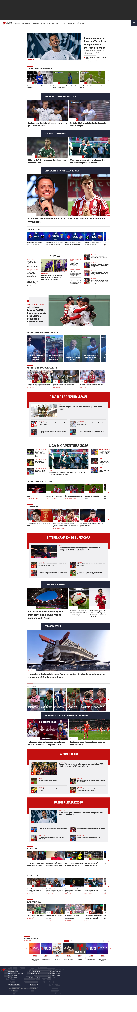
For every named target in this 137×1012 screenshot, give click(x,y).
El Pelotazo (71, 23)
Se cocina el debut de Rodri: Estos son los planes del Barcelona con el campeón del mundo (99, 273)
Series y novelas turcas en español (56, 969)
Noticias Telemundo (33, 982)
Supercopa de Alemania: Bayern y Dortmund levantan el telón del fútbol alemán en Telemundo (91, 789)
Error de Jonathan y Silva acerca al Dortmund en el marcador (51, 789)
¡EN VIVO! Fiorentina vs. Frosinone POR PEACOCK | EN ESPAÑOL (54, 243)
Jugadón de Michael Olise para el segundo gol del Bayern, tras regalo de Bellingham (53, 572)
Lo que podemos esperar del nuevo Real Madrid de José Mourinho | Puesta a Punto (91, 890)
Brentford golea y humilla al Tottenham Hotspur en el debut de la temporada (95, 61)
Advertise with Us (33, 969)
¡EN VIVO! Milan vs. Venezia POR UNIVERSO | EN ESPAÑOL (34, 243)
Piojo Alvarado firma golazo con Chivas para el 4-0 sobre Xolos (54, 495)
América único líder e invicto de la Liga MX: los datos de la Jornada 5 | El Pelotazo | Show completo (74, 863)
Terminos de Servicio (12, 977)
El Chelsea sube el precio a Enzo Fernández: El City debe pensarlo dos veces (53, 829)
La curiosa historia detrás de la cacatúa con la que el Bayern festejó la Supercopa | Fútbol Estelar (90, 572)
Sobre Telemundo (11, 979)
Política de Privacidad (13, 971)
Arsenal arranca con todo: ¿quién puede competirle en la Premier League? (73, 890)
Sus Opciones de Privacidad (16, 973)
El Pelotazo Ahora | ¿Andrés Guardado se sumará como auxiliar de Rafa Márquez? (74, 917)
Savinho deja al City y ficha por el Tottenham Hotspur (96, 58)
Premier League (26, 23)
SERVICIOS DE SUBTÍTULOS (34, 971)
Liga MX (17, 23)
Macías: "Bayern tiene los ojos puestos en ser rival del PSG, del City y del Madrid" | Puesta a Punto (81, 765)
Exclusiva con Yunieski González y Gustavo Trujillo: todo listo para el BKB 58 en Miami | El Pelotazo (35, 863)
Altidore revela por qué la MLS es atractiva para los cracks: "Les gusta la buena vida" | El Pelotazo (54, 863)
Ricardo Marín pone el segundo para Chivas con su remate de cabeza (92, 496)
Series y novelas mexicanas (54, 973)
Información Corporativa (13, 984)
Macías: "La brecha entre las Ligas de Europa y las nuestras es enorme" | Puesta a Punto (35, 890)
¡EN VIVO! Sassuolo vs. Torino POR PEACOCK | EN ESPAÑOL (92, 243)
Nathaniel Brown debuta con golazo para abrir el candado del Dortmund (91, 564)
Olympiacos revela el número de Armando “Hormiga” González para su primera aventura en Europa (65, 525)
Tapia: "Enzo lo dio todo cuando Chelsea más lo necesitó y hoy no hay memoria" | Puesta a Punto (54, 890)
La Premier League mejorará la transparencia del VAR (90, 431)
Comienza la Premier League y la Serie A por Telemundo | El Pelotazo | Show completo (92, 863)
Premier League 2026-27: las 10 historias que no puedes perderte (80, 407)
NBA (61, 23)
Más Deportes (81, 23)
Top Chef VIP (32, 975)
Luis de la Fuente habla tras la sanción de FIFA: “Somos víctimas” (99, 256)
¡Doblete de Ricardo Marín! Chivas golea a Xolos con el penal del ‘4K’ (73, 495)
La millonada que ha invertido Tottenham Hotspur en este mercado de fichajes (81, 813)
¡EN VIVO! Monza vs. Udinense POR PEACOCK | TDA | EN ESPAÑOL (73, 243)
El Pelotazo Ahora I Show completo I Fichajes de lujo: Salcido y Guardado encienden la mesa (93, 917)
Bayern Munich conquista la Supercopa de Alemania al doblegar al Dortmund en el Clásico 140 (79, 548)
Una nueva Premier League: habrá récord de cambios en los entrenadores (91, 423)
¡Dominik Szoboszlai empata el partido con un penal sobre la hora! (51, 837)
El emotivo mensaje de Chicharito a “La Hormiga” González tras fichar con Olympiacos (99, 282)
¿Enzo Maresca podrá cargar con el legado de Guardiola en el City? (52, 432)
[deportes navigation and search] (134, 23)
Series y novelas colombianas (54, 971)
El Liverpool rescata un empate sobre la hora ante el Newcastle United (38, 385)
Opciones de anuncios (12, 969)
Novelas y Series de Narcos (54, 975)
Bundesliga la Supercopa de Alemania (48, 780)
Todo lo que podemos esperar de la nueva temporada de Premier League (53, 423)
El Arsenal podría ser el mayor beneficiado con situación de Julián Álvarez (91, 829)
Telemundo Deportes (33, 984)
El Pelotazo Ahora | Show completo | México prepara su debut (36, 916)
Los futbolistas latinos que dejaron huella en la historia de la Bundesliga (91, 780)
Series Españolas (51, 977)
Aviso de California (12, 975)
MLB (65, 23)
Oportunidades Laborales (34, 973)
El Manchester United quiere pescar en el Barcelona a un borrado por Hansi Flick (100, 265)
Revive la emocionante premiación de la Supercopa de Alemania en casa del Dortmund (52, 564)
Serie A (43, 23)
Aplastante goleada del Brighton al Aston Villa (88, 837)
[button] (33, 699)
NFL (57, 23)
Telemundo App (51, 979)
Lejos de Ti (31, 979)
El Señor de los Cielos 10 (35, 977)
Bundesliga (36, 23)
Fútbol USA (50, 23)
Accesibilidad (11, 982)
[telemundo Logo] (3, 970)
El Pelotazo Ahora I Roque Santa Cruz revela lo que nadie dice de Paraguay (54, 917)
